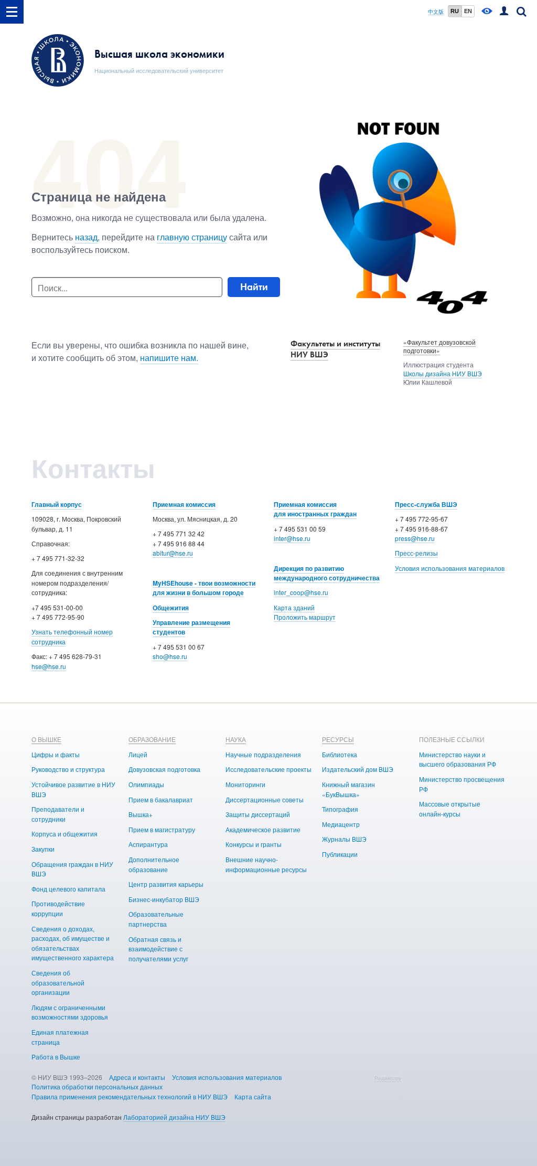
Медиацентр (341, 824)
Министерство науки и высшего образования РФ (457, 759)
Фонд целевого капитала (68, 888)
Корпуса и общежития (64, 833)
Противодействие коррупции (58, 908)
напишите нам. (169, 358)
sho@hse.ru (170, 656)
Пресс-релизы (416, 552)
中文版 (436, 12)
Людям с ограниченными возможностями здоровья (69, 1012)
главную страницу (192, 237)
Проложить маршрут (305, 616)
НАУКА (235, 739)
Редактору (387, 1078)
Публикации (340, 854)
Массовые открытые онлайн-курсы (449, 808)
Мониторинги (245, 784)
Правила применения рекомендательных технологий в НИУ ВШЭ (129, 1096)
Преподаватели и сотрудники (57, 813)
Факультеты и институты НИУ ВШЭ (335, 349)
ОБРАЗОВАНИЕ (152, 739)
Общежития (171, 607)
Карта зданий (294, 607)
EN (468, 11)
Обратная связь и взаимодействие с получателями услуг (158, 949)
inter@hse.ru (292, 538)
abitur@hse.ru (173, 552)
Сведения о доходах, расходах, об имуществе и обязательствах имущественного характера (72, 943)
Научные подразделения (263, 754)
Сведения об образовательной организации (57, 982)
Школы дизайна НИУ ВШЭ (442, 373)
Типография (340, 808)
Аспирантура (148, 844)
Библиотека (339, 754)
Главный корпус (56, 504)
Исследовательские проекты (268, 769)
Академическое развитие (262, 829)
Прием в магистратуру (161, 829)
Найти (254, 286)
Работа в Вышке (55, 1056)
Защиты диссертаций (257, 814)
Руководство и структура (68, 769)
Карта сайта (252, 1096)
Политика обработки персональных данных (97, 1086)
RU (454, 11)
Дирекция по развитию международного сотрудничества (327, 573)
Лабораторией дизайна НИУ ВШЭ (174, 1116)
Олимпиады (146, 784)
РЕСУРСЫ (338, 739)
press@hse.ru (415, 538)
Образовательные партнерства (156, 918)
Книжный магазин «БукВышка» (348, 789)
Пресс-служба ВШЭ (426, 504)
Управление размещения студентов (191, 627)
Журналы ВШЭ (344, 838)
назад (86, 237)
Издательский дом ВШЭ (357, 769)
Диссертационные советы (264, 799)
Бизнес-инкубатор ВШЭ (163, 899)
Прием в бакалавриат (160, 799)
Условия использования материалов (449, 568)
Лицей (137, 754)
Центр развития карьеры (165, 883)
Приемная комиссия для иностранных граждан (315, 509)
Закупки (43, 848)
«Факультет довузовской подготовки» (439, 346)
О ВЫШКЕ (46, 739)
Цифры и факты (55, 754)
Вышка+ (140, 814)
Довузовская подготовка (164, 769)
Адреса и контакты (137, 1077)
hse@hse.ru (48, 666)
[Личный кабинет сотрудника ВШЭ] (504, 12)
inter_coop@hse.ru (301, 592)
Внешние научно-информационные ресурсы (266, 864)
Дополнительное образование (153, 864)
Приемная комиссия (184, 504)
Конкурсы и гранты (253, 844)
